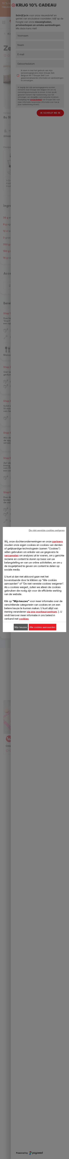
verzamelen (11, 555)
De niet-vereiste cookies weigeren (47, 530)
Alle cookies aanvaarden (42, 627)
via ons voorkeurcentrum (42, 611)
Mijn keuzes (20, 627)
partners (57, 541)
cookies (24, 618)
